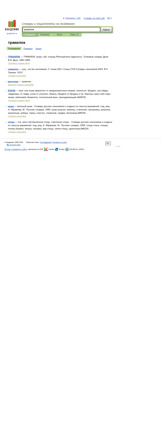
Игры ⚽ (74, 35)
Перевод (27, 48)
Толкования (29, 35)
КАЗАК (11, 90)
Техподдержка (45, 142)
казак (11, 106)
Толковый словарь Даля (19, 63)
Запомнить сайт (73, 18)
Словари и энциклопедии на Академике (48, 23)
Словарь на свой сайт (94, 18)
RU (108, 18)
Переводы (45, 35)
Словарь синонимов (17, 76)
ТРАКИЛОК (14, 56)
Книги (59, 35)
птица (11, 122)
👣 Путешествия (13, 145)
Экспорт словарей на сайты (15, 149)
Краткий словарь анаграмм (20, 85)
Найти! (106, 29)
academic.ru (12, 33)
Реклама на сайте (59, 142)
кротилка (13, 81)
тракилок (13, 69)
